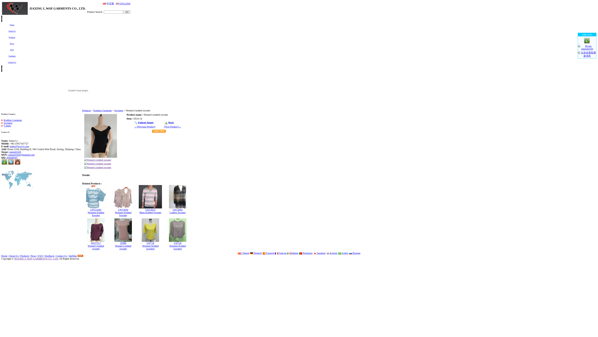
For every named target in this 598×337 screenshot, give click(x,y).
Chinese (245, 253)
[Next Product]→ (172, 126)
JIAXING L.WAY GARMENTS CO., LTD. (36, 258)
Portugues (307, 253)
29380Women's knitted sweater (123, 246)
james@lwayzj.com (19, 146)
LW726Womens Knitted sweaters (177, 246)
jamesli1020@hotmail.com (21, 155)
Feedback (49, 256)
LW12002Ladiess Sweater (178, 211)
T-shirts (7, 126)
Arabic (344, 253)
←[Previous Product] (144, 126)
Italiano (294, 253)
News (33, 256)
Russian (356, 253)
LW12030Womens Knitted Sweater (123, 212)
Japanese (321, 253)
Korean (333, 253)
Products (86, 110)
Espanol (270, 253)
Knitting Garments (102, 110)
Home (4, 256)
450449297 (12, 157)
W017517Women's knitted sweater (96, 246)
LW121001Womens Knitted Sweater (96, 212)
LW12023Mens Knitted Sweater (150, 211)
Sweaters (118, 110)
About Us (14, 256)
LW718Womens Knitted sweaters (150, 246)
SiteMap (73, 256)
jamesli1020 (15, 152)
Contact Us (61, 256)
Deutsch (257, 253)
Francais (282, 253)
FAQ (40, 256)
